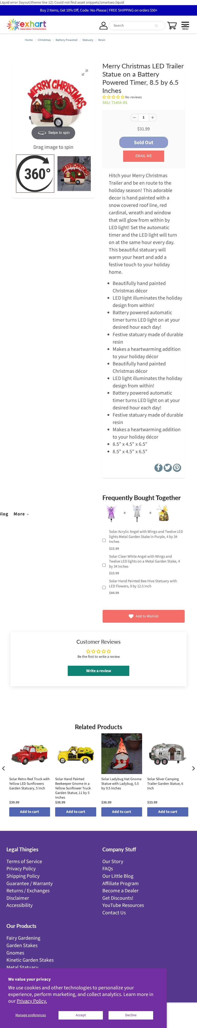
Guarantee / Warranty (29, 883)
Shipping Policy (23, 876)
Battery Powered (66, 40)
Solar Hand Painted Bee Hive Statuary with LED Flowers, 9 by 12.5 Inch (143, 584)
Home (29, 40)
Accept (81, 1015)
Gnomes (15, 953)
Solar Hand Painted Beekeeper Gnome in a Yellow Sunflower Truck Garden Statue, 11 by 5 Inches (73, 788)
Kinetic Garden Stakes (30, 960)
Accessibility (19, 905)
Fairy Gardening (23, 938)
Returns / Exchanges (28, 890)
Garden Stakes (21, 945)
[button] (113, 97)
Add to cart (29, 811)
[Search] (156, 26)
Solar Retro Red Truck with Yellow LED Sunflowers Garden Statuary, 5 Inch (29, 784)
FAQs (107, 868)
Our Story (112, 861)
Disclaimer (17, 898)
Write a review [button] (98, 671)
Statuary (87, 40)
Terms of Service (24, 861)
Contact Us (114, 912)
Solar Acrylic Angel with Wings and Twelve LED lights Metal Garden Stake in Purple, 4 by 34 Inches (146, 536)
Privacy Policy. (32, 1001)
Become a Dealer (120, 890)
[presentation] (3, 768)
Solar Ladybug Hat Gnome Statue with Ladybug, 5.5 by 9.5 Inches (121, 784)
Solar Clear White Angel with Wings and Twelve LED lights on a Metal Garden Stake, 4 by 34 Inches (144, 561)
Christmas (44, 40)
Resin (101, 40)
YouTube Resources (123, 905)
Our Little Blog (117, 876)
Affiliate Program (120, 883)
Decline (130, 1015)
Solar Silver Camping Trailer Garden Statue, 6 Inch (165, 784)
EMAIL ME (143, 156)
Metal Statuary (22, 967)
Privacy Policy (21, 868)
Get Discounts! (117, 898)
